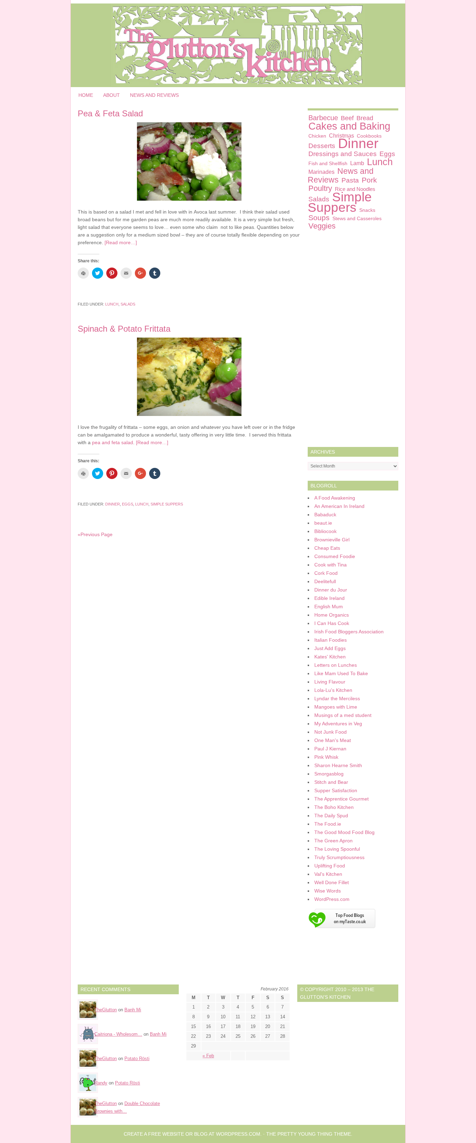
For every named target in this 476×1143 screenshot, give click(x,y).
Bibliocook (325, 531)
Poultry (320, 188)
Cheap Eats (327, 548)
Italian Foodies (330, 640)
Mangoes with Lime (335, 707)
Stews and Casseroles (357, 218)
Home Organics (331, 615)
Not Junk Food (330, 732)
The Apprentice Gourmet (341, 799)
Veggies (322, 226)
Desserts (321, 145)
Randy (100, 1083)
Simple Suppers (167, 504)
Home (85, 95)
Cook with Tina (330, 564)
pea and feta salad (112, 442)
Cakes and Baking (349, 126)
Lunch (111, 304)
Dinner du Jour (330, 590)
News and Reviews (154, 95)
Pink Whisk (326, 757)
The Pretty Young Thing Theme (308, 1134)
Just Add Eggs (330, 648)
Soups (319, 218)
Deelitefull (325, 581)
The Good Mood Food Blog (344, 832)
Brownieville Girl (332, 539)
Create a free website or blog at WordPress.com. (193, 1134)
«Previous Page (95, 534)
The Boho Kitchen (334, 807)
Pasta (350, 180)
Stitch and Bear (331, 782)
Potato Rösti (136, 1058)
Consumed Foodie (334, 556)
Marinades (321, 172)
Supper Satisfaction (335, 790)
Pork (369, 180)
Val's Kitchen (328, 874)
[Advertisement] (353, 340)
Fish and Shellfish (327, 163)
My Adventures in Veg (338, 723)
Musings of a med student (342, 715)
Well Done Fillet (331, 882)
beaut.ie (323, 523)
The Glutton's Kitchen (238, 45)
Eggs (127, 504)
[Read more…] (121, 242)
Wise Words (327, 891)
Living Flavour (329, 682)
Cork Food (326, 573)
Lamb (357, 163)
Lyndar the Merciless (337, 698)
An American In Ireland (339, 506)
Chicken (317, 136)
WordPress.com (332, 899)
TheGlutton (105, 1009)
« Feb (208, 1055)
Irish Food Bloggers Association (349, 631)
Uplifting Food (329, 865)
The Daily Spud (331, 815)
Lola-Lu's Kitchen (333, 690)
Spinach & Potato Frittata (124, 328)
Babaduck (325, 514)
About (111, 95)
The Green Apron (333, 840)
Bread (364, 118)
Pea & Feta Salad (110, 113)
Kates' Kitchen (330, 656)
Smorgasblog (329, 774)
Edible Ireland (329, 598)
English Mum (328, 606)
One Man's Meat (332, 740)
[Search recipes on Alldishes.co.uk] (341, 930)
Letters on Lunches (335, 665)
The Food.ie (327, 824)
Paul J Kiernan (330, 748)
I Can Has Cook (331, 623)
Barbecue (323, 118)
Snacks (367, 210)
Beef (347, 118)
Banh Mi (132, 1009)
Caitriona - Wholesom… (118, 1034)
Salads (128, 304)
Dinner (112, 504)
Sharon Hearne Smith (338, 765)
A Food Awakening (334, 498)
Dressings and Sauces (342, 153)
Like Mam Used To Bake (341, 673)
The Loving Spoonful (337, 849)
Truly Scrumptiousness (339, 857)
